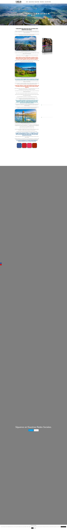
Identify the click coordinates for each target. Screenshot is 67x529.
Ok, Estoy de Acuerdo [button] (63, 526)
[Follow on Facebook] (19, 145)
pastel (28, 125)
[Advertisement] (46, 32)
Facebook (31, 430)
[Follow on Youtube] (34, 145)
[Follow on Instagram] (29, 145)
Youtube (36, 430)
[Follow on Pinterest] (24, 145)
